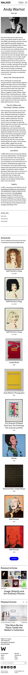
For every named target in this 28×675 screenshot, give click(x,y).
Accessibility (4, 653)
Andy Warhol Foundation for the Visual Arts (13, 189)
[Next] (26, 602)
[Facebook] (8, 667)
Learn (16, 659)
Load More (14, 558)
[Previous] (23, 602)
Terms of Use (4, 671)
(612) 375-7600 (5, 644)
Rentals (17, 653)
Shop (16, 657)
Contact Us (18, 655)
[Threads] (5, 667)
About (2, 655)
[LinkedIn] (14, 667)
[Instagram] (2, 667)
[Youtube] (11, 667)
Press (2, 659)
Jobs (2, 657)
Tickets (21, 2)
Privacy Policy (4, 672)
